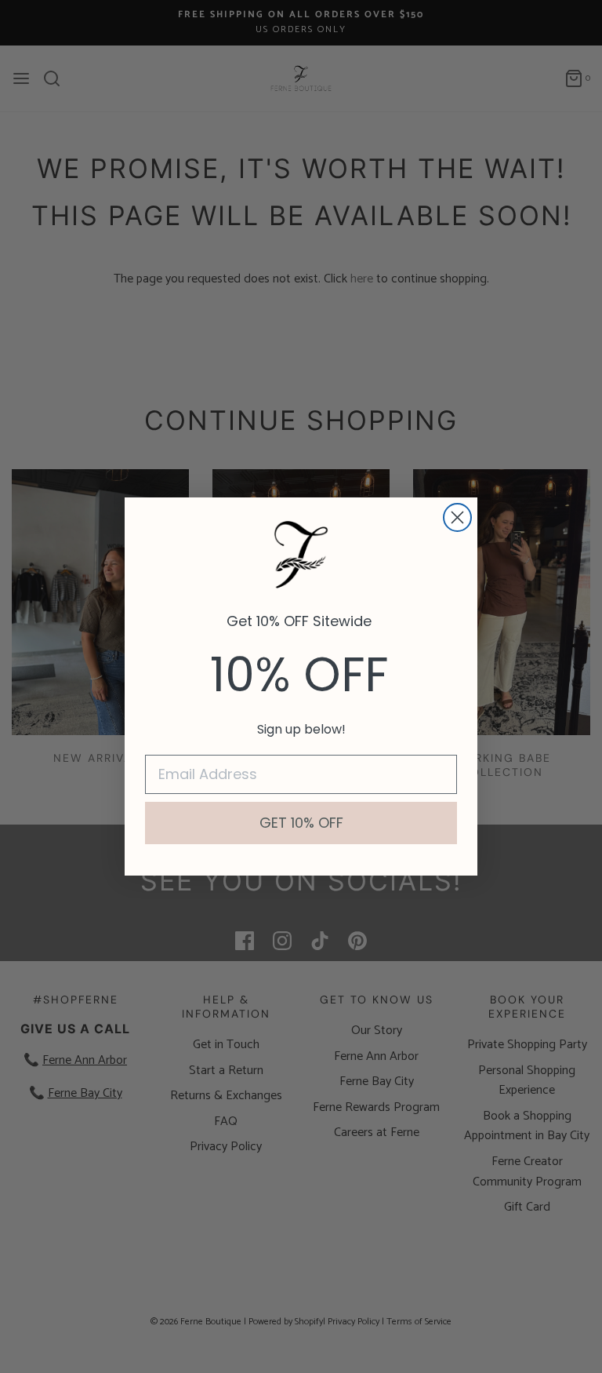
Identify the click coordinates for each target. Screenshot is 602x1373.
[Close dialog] (457, 517)
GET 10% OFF (301, 822)
